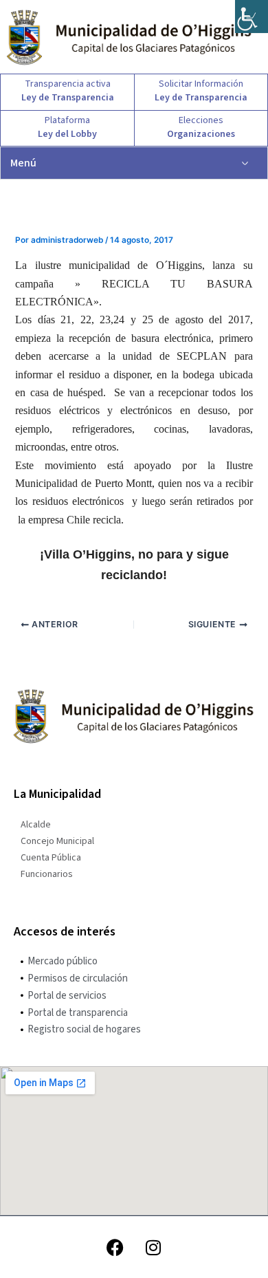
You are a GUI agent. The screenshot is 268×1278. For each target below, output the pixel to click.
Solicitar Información (201, 84)
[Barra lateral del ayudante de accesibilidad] (251, 16)
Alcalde (36, 825)
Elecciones (201, 120)
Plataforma (67, 120)
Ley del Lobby (67, 134)
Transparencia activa (68, 84)
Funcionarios (47, 874)
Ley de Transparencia (67, 98)
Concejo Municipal (57, 841)
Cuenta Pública (51, 858)
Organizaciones (201, 134)
